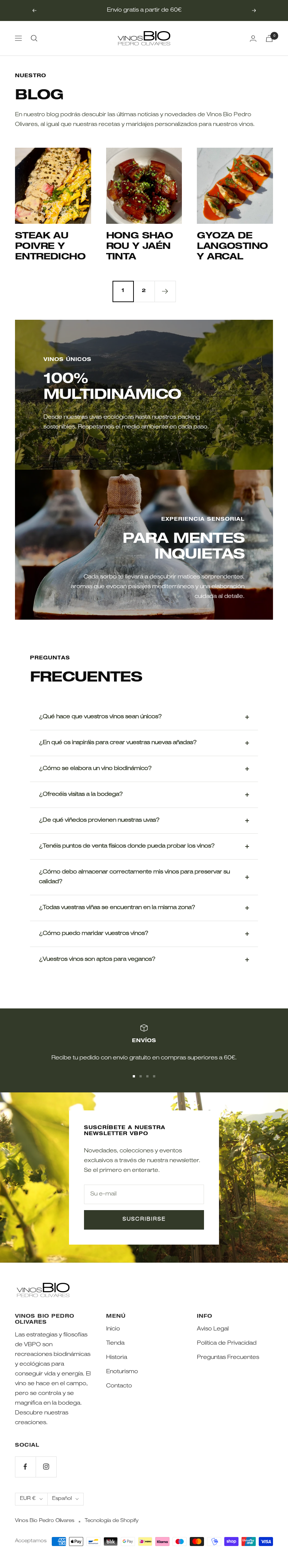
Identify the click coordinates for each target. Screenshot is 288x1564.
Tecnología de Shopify (111, 1521)
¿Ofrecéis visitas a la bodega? (81, 794)
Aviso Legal (213, 1329)
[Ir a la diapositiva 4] (154, 1076)
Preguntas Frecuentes (228, 1357)
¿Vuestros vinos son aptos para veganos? (97, 959)
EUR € (28, 1499)
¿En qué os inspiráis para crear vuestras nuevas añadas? (118, 743)
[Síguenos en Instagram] (46, 1466)
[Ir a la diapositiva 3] (147, 1076)
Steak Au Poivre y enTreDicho (50, 247)
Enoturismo (122, 1372)
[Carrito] (269, 38)
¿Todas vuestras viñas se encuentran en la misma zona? (117, 908)
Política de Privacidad (226, 1343)
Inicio (113, 1329)
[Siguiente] (165, 291)
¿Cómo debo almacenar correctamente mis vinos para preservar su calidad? (134, 877)
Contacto (119, 1386)
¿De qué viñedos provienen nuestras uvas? (99, 820)
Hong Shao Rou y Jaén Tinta (139, 247)
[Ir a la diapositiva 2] (141, 1076)
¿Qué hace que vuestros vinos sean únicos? (100, 717)
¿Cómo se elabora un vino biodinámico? (95, 769)
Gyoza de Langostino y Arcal (232, 247)
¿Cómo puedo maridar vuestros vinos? (93, 933)
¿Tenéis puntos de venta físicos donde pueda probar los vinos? (127, 846)
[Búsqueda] (34, 38)
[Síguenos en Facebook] (25, 1466)
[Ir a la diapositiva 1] (134, 1076)
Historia (116, 1357)
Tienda (115, 1343)
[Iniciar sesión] (253, 38)
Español (62, 1499)
